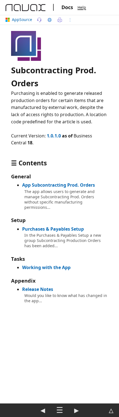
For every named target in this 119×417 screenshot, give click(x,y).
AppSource (22, 19)
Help (81, 7)
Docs (67, 7)
